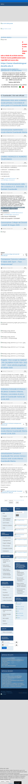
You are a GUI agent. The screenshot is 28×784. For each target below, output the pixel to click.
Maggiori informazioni (14, 783)
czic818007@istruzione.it (10, 178)
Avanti (10, 502)
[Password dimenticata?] (16, 645)
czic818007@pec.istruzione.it (8, 180)
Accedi (4, 647)
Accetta (2, 781)
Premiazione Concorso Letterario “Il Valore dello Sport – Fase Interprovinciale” (13, 261)
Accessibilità (3, 692)
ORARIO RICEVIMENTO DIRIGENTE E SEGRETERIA (11, 70)
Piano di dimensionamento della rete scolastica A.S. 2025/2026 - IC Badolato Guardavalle (14, 186)
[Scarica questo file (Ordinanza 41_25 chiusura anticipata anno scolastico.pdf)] (1, 423)
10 (23, 500)
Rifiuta (7, 781)
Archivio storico (6, 37)
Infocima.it (25, 692)
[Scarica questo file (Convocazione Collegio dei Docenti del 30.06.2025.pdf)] (1, 254)
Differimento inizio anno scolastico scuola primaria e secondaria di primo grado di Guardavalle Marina (14, 102)
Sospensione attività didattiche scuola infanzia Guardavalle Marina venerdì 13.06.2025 (14, 431)
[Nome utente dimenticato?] (16, 642)
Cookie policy (9, 692)
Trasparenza (8, 691)
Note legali (3, 691)
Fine (17, 502)
